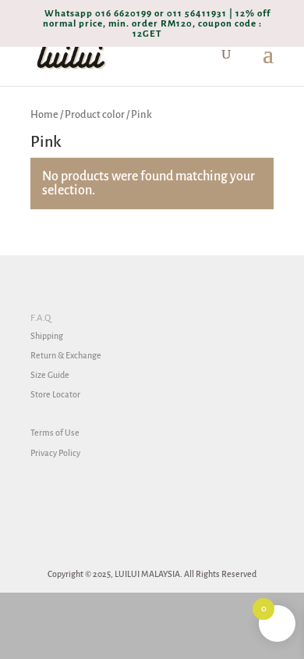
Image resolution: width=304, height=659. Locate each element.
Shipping (46, 335)
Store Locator (55, 394)
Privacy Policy (55, 453)
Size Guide (49, 374)
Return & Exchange (65, 355)
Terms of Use (55, 432)
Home (44, 114)
